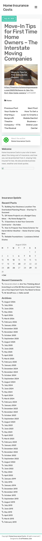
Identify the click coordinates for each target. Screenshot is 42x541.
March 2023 (9, 439)
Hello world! (24, 293)
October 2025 (10, 335)
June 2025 (8, 349)
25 (8, 268)
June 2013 (8, 509)
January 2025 (10, 365)
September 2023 (11, 419)
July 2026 (8, 305)
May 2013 (8, 512)
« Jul (4, 275)
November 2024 (11, 372)
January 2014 (10, 485)
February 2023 (10, 442)
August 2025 (9, 342)
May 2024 (8, 392)
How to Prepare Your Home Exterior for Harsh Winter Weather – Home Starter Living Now (21, 231)
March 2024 (9, 399)
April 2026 (8, 315)
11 (8, 260)
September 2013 (11, 499)
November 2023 (11, 412)
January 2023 (10, 445)
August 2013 (9, 502)
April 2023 (8, 435)
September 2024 (11, 379)
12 (14, 260)
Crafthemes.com (25, 539)
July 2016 (8, 482)
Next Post (33, 108)
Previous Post (11, 108)
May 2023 (8, 432)
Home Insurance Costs (16, 7)
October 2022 (10, 455)
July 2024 (8, 385)
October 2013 (10, 495)
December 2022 (11, 449)
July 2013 (8, 505)
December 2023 (11, 409)
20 (19, 264)
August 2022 (9, 462)
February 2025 (10, 362)
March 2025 (9, 359)
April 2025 (8, 355)
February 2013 (10, 522)
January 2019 (10, 479)
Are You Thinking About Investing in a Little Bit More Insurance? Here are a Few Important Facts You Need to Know (21, 287)
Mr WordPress (10, 293)
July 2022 (8, 465)
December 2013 (10, 489)
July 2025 (8, 345)
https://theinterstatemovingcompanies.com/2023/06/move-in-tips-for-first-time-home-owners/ (20, 90)
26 (14, 268)
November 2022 (11, 452)
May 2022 (8, 472)
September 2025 (11, 339)
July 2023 (8, 425)
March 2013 (9, 519)
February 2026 (10, 322)
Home (9, 101)
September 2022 (11, 459)
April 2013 (8, 515)
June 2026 (8, 309)
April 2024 (8, 395)
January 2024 (10, 405)
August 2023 (9, 422)
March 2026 (9, 319)
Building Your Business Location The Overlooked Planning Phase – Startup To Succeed (19, 210)
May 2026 (8, 312)
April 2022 (8, 475)
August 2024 (9, 382)
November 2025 (11, 332)
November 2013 (10, 492)
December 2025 (11, 329)
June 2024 (8, 389)
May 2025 (8, 352)
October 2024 (10, 375)
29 (30, 268)
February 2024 (10, 402)
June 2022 (8, 469)
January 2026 (10, 325)
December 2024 (11, 369)
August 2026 (9, 302)
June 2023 (8, 429)
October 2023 (10, 415)
